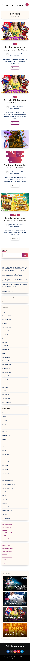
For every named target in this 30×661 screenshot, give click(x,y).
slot (15, 44)
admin (10, 53)
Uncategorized (6, 518)
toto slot (4, 514)
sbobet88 (5, 443)
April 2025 (5, 346)
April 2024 (5, 391)
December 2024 (6, 361)
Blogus (23, 657)
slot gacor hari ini (10, 155)
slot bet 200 (5, 450)
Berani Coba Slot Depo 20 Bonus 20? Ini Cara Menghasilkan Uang (14, 290)
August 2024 (6, 376)
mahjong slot (5, 428)
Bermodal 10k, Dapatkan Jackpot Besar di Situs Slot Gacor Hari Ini (15, 102)
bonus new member (7, 413)
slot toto (4, 554)
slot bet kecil (5, 454)
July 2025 (5, 334)
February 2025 (6, 353)
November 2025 (6, 319)
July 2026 (5, 312)
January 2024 (6, 398)
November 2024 (6, 364)
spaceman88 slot (7, 510)
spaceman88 (5, 507)
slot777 (4, 492)
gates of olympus (7, 551)
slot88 (4, 495)
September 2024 (6, 372)
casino (4, 416)
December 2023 (6, 402)
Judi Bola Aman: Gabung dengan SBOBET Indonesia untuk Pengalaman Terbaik (13, 274)
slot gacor (19, 153)
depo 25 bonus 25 (7, 533)
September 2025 (6, 327)
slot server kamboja (15, 157)
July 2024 (5, 379)
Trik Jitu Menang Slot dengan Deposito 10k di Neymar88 (15, 50)
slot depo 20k (11, 153)
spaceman (5, 503)
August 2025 (5, 331)
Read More (15, 67)
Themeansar (15, 659)
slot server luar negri (15, 161)
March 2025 (5, 349)
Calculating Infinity (14, 5)
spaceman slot (6, 545)
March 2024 (5, 394)
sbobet (4, 439)
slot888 (4, 499)
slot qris (4, 477)
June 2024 (5, 383)
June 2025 (5, 338)
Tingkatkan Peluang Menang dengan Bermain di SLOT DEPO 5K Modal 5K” (14, 285)
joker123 (4, 530)
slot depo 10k (20, 152)
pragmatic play (6, 563)
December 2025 (6, 315)
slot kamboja (20, 155)
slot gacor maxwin (7, 557)
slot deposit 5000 (7, 527)
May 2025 (5, 342)
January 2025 (6, 357)
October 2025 (6, 323)
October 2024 (6, 368)
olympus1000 (6, 435)
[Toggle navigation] (2, 5)
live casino (5, 424)
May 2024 (5, 387)
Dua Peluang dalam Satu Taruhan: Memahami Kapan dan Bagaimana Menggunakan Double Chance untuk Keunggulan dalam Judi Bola (14, 269)
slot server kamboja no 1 (15, 159)
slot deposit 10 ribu (7, 524)
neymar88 (9, 152)
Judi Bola (5, 420)
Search (4, 250)
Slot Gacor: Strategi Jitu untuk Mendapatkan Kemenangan (15, 168)
